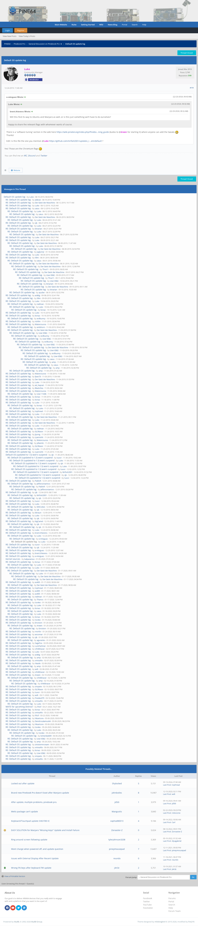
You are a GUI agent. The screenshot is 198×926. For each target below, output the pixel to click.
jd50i (117, 802)
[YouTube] (13, 908)
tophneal (39, 411)
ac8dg (37, 295)
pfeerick (40, 443)
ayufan (42, 292)
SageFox (38, 643)
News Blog (112, 24)
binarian (38, 228)
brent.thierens (41, 533)
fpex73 (38, 376)
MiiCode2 (41, 507)
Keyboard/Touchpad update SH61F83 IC (30, 821)
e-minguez (43, 538)
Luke (31, 197)
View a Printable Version (14, 876)
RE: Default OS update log (18, 199)
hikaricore (39, 718)
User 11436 (41, 394)
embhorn (41, 327)
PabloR (38, 480)
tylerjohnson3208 (116, 839)
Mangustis (117, 811)
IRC (25, 155)
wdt (36, 669)
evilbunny (41, 318)
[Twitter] (18, 908)
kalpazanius (29, 559)
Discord (31, 155)
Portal (124, 24)
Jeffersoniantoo (43, 483)
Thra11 (45, 269)
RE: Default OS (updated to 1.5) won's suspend (30, 457)
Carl (173, 822)
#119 (192, 88)
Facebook (147, 898)
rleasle (37, 663)
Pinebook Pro (19, 44)
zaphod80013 (116, 821)
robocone (176, 813)
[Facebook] (7, 908)
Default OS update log (14, 196)
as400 (37, 582)
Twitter (43, 155)
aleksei (38, 199)
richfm (37, 321)
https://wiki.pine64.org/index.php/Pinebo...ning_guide (83, 132)
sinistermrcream (42, 744)
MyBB (16, 921)
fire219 (191, 921)
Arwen (39, 625)
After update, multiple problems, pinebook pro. (34, 802)
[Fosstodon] (24, 908)
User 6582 (50, 275)
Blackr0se (39, 388)
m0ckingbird (160, 921)
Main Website (61, 24)
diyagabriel (176, 841)
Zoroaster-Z (116, 830)
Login (7, 30)
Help (144, 24)
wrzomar (39, 634)
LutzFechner (40, 646)
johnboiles (117, 792)
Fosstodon (148, 907)
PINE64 (7, 44)
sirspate (38, 686)
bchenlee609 (46, 735)
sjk (36, 223)
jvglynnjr (40, 252)
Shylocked (117, 783)
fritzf (39, 706)
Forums (172, 898)
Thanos (40, 599)
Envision (38, 622)
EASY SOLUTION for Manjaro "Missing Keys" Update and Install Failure (45, 830)
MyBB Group (36, 921)
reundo (116, 858)
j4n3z (116, 867)
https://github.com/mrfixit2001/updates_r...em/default (75, 141)
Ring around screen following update (29, 839)
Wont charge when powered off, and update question (37, 849)
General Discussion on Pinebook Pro (44, 44)
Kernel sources (13, 559)
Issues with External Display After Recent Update (35, 858)
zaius (37, 208)
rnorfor (38, 631)
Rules (74, 24)
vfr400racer (40, 649)
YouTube (147, 904)
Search (135, 24)
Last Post (167, 785)
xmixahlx (39, 660)
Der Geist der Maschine (45, 202)
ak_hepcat (39, 385)
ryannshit (39, 437)
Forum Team (174, 911)
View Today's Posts (27, 36)
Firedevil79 (39, 698)
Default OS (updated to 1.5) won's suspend (26, 454)
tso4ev (38, 602)
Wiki (101, 24)
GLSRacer (39, 431)
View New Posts (9, 36)
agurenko (41, 640)
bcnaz (43, 310)
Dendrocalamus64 (43, 721)
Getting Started (88, 24)
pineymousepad (117, 849)
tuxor (59, 457)
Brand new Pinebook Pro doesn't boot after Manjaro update (40, 792)
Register (20, 30)
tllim (37, 257)
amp (54, 362)
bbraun (38, 512)
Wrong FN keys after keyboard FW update (31, 867)
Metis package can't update (24, 811)
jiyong (37, 434)
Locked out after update (22, 783)
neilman (40, 304)
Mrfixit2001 (67, 472)
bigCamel (39, 521)
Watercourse (40, 324)
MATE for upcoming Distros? (19, 706)
